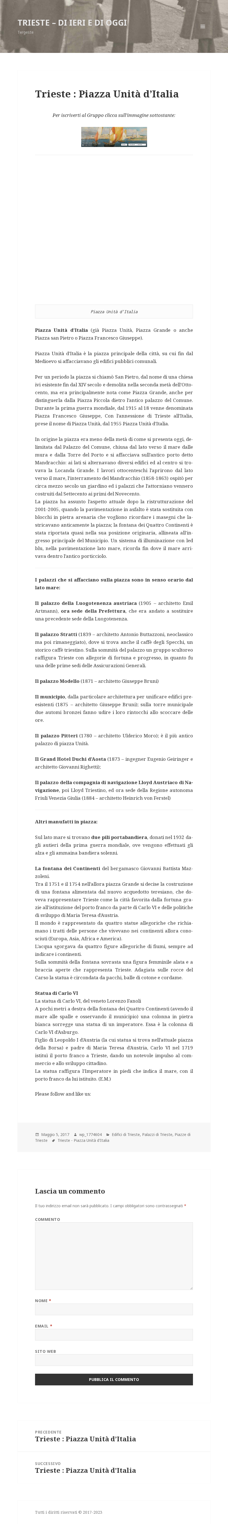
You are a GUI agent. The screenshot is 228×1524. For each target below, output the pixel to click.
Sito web (45, 1351)
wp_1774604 (90, 1134)
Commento (47, 1219)
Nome (43, 1300)
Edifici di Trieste (126, 1134)
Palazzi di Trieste (157, 1134)
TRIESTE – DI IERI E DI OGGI (72, 22)
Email (43, 1326)
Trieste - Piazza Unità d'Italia (83, 1140)
